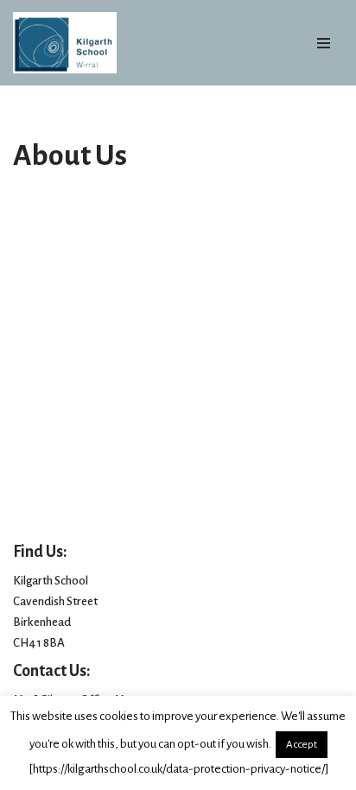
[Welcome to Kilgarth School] (65, 42)
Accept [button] (301, 744)
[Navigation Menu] (323, 43)
